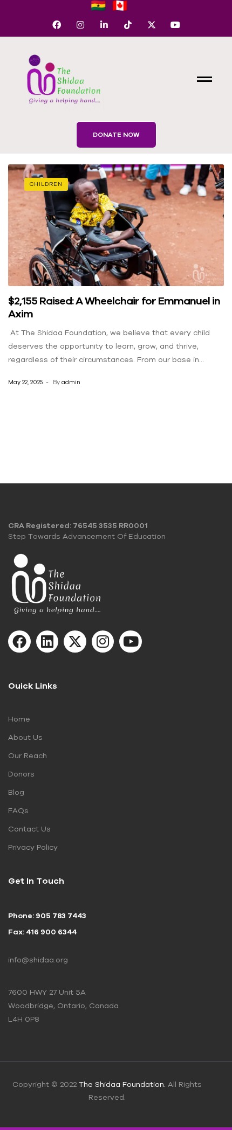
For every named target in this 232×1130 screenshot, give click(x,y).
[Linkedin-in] (103, 24)
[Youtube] (175, 24)
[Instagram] (80, 24)
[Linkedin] (47, 641)
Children (46, 184)
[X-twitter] (151, 24)
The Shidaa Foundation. (122, 1084)
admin (71, 382)
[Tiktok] (128, 24)
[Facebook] (56, 24)
